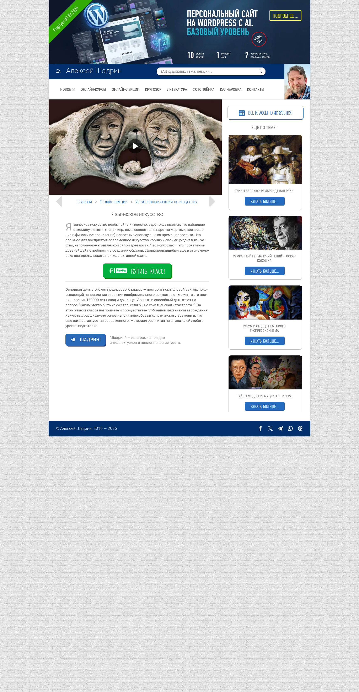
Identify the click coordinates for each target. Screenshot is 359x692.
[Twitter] (270, 428)
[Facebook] (260, 428)
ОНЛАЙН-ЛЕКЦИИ (125, 89)
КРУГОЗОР (153, 89)
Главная (84, 201)
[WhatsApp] (290, 428)
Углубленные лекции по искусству (166, 201)
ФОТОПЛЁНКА (203, 89)
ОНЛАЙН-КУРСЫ (93, 89)
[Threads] (300, 428)
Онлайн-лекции (113, 201)
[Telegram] (280, 428)
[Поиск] (260, 71)
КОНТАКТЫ (255, 89)
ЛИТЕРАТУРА (177, 89)
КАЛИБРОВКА (230, 89)
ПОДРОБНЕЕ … (285, 16)
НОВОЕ (67, 89)
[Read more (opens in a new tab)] (93, 71)
